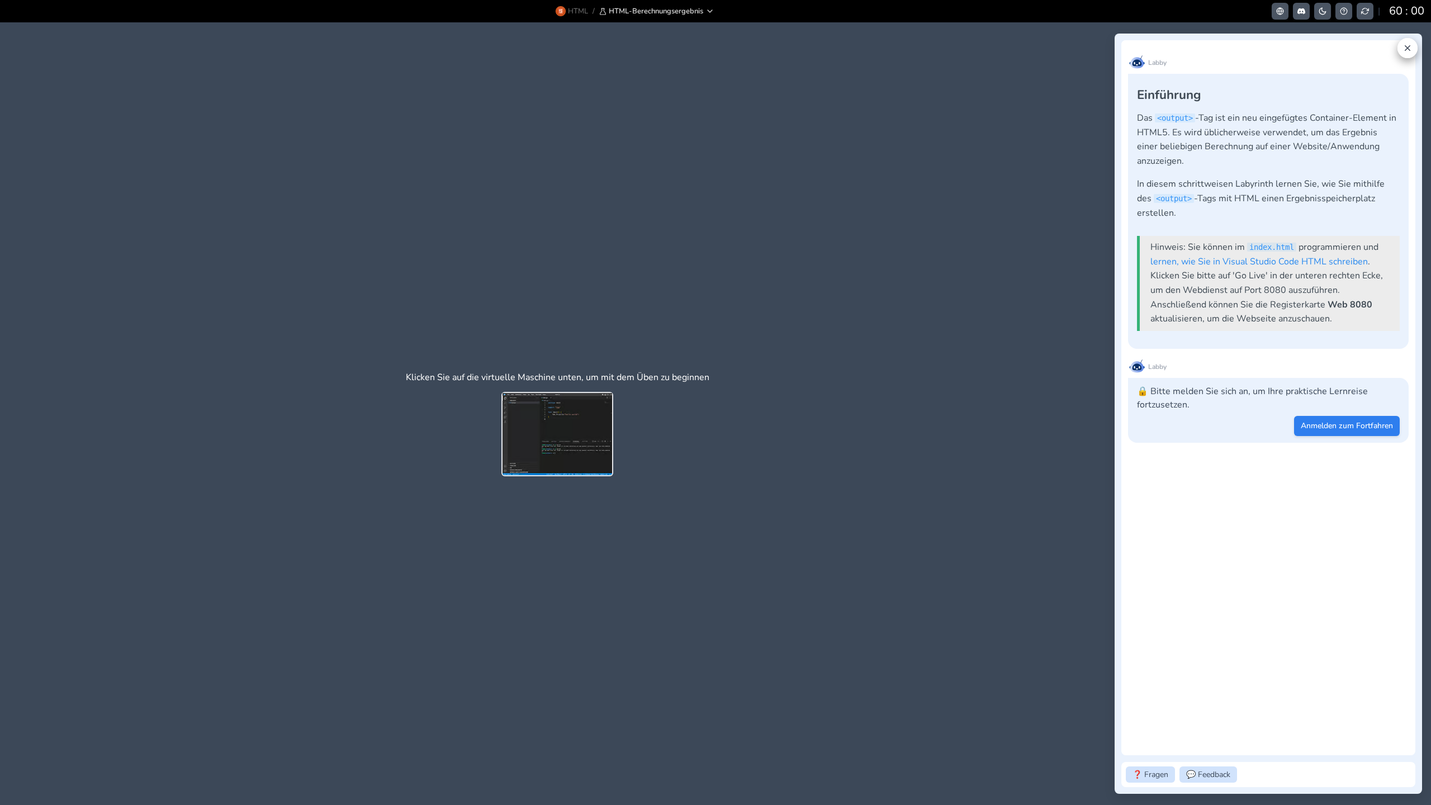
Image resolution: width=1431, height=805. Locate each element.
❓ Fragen (1150, 774)
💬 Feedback (1208, 774)
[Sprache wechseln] (1280, 11)
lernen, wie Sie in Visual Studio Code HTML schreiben (1259, 261)
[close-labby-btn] (1407, 48)
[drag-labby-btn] (1108, 414)
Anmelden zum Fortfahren (1347, 425)
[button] (656, 11)
